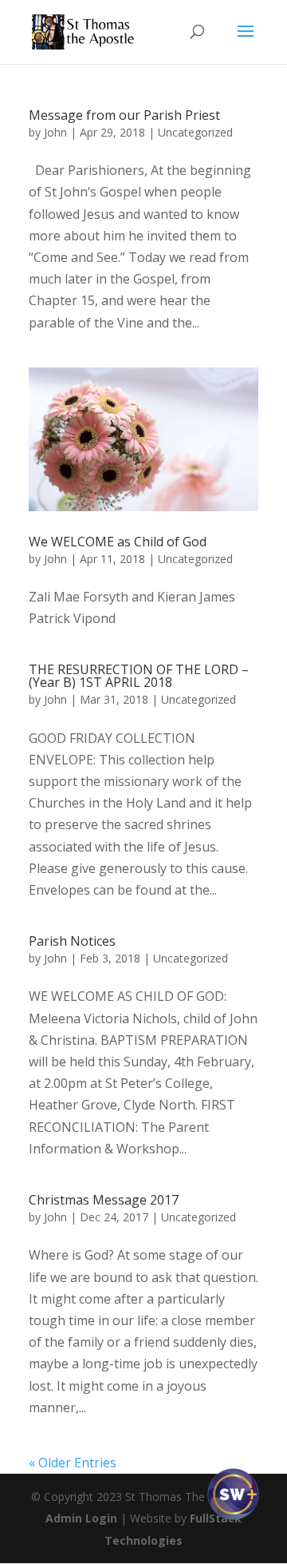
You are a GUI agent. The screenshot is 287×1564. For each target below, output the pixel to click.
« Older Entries (72, 1462)
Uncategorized (195, 132)
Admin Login (81, 1518)
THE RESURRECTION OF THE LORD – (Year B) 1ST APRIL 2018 (139, 676)
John (55, 132)
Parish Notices (72, 941)
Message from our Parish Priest (124, 115)
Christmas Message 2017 (104, 1200)
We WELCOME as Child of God (117, 541)
